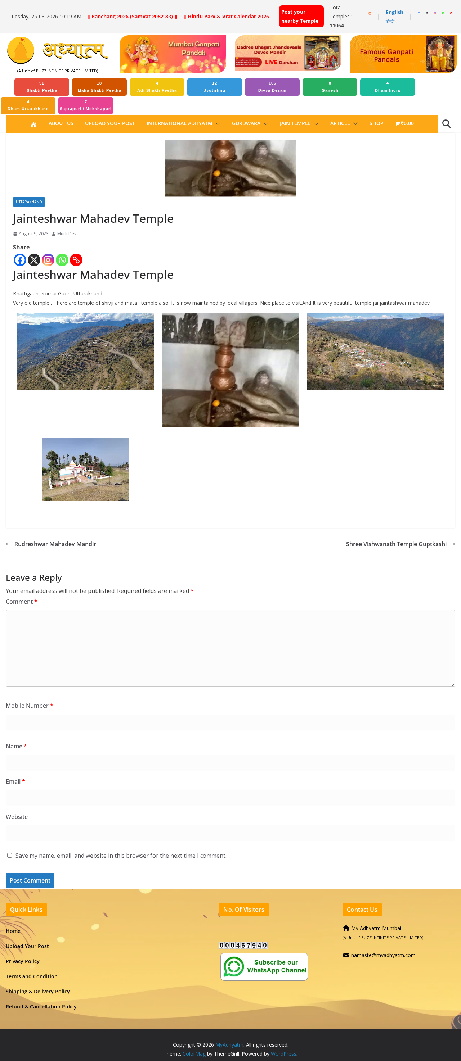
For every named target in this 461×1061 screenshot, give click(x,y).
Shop (377, 123)
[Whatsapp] (62, 260)
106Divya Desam (272, 86)
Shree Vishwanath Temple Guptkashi (396, 544)
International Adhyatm (179, 123)
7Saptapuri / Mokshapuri (86, 105)
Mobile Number (29, 705)
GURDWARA (246, 123)
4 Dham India (387, 86)
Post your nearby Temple (299, 16)
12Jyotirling (214, 86)
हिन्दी (390, 21)
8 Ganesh (330, 86)
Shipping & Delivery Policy (38, 991)
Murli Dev (66, 234)
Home (13, 931)
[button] (216, 123)
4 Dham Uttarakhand (28, 105)
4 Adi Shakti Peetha (157, 86)
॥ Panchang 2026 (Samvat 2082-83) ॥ (132, 16)
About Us (61, 123)
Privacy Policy (23, 961)
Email (15, 781)
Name (16, 746)
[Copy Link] (76, 260)
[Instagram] (48, 260)
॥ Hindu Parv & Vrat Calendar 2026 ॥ (228, 16)
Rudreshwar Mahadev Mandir (55, 544)
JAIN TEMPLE (295, 123)
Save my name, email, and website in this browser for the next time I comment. (121, 856)
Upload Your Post (110, 123)
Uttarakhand (29, 201)
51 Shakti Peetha (42, 86)
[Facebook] (20, 260)
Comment (21, 602)
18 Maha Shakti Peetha (99, 86)
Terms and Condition (32, 976)
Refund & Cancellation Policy (41, 1006)
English (394, 12)
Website (17, 817)
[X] (34, 260)
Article (340, 123)
